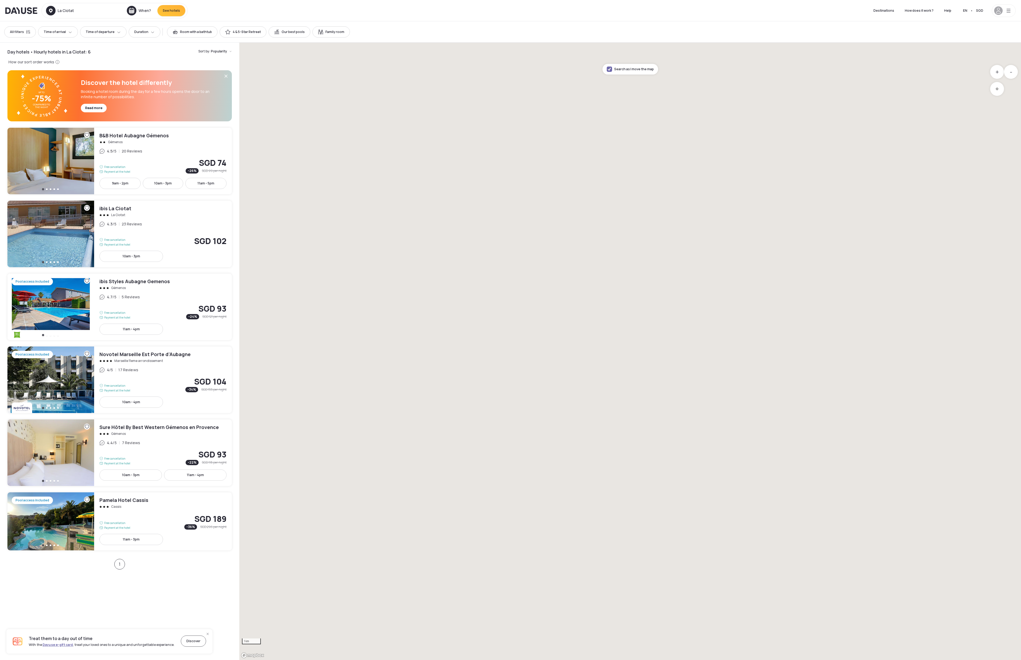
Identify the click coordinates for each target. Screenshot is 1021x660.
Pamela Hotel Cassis (119, 521)
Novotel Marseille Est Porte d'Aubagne (119, 379)
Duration (141, 32)
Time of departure (100, 32)
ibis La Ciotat (119, 234)
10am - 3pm (163, 183)
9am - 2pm (120, 183)
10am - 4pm (131, 402)
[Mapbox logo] (252, 655)
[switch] (192, 32)
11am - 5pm (206, 183)
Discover (193, 641)
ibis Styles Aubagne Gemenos (119, 307)
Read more (93, 108)
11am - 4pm (131, 329)
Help (947, 10)
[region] (630, 351)
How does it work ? (919, 10)
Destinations (883, 10)
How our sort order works (31, 61)
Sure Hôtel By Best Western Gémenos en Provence (119, 452)
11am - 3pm (131, 539)
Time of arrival (55, 32)
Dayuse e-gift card (58, 644)
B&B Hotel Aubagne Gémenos (119, 161)
